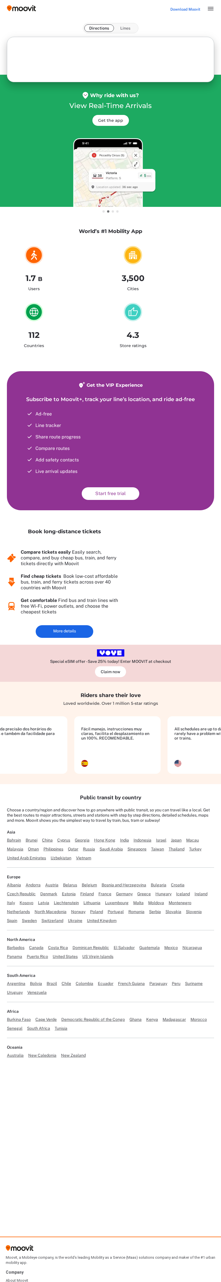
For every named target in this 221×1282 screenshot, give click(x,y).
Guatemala (149, 947)
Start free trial (110, 493)
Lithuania (91, 902)
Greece (144, 894)
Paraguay (158, 983)
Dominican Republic (91, 947)
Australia (15, 1055)
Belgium (89, 885)
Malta (138, 902)
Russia (89, 849)
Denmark (48, 894)
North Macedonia (50, 911)
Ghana (135, 1019)
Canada (36, 947)
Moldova (156, 902)
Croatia (177, 885)
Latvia (43, 902)
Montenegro (180, 902)
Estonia (69, 894)
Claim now (110, 671)
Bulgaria (158, 885)
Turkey (195, 849)
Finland (87, 894)
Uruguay (15, 992)
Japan (176, 840)
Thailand (176, 849)
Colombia (84, 983)
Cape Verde (46, 1019)
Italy (11, 902)
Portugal (116, 911)
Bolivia (36, 983)
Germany (124, 894)
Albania (14, 885)
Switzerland (52, 920)
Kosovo (26, 902)
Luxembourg (117, 902)
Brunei (31, 840)
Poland (96, 911)
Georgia (82, 840)
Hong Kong (104, 840)
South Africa (38, 1028)
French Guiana (131, 983)
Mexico (171, 947)
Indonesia (142, 840)
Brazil (52, 983)
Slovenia (194, 911)
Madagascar (174, 1019)
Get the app (110, 120)
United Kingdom (102, 920)
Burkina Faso (19, 1019)
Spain (12, 920)
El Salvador (124, 947)
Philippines (53, 849)
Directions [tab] (99, 28)
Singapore (136, 849)
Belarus (70, 885)
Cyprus (63, 840)
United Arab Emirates (26, 858)
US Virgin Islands (97, 956)
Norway (78, 911)
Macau (192, 840)
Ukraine (75, 920)
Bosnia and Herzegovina (124, 885)
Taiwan (157, 849)
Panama (14, 956)
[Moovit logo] (21, 8)
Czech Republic (21, 894)
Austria (51, 885)
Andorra (33, 885)
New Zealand (73, 1055)
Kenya (152, 1019)
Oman (33, 849)
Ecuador (105, 983)
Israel (161, 840)
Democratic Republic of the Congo (93, 1019)
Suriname (194, 983)
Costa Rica (58, 947)
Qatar (73, 849)
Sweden (29, 920)
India (124, 840)
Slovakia (173, 911)
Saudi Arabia (111, 849)
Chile (66, 983)
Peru (176, 983)
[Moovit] (19, 1250)
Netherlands (18, 911)
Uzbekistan (61, 858)
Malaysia (15, 849)
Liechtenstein (66, 902)
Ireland (201, 894)
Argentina (16, 983)
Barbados (15, 947)
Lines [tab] (125, 28)
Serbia (155, 911)
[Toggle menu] (210, 8)
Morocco (198, 1019)
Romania (136, 911)
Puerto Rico (37, 956)
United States (65, 956)
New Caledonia (42, 1055)
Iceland (183, 894)
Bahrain (14, 840)
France (104, 894)
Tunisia (61, 1028)
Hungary (163, 894)
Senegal (14, 1028)
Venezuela (37, 992)
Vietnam (83, 858)
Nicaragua (192, 947)
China (47, 840)
